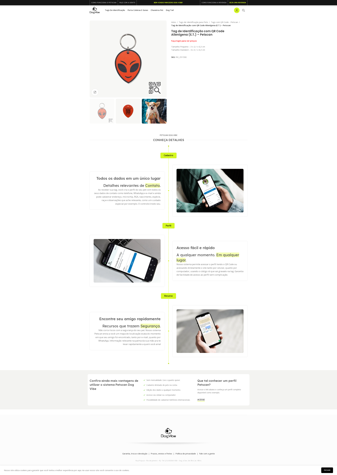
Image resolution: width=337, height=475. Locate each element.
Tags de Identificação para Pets (193, 22)
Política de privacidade (185, 453)
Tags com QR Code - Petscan (224, 22)
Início (173, 22)
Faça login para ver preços (184, 40)
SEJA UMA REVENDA (237, 3)
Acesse (201, 399)
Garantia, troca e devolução (134, 453)
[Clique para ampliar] (95, 92)
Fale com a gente (207, 453)
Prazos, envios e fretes (161, 453)
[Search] (243, 10)
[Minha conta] (237, 10)
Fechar (327, 470)
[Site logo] (95, 10)
